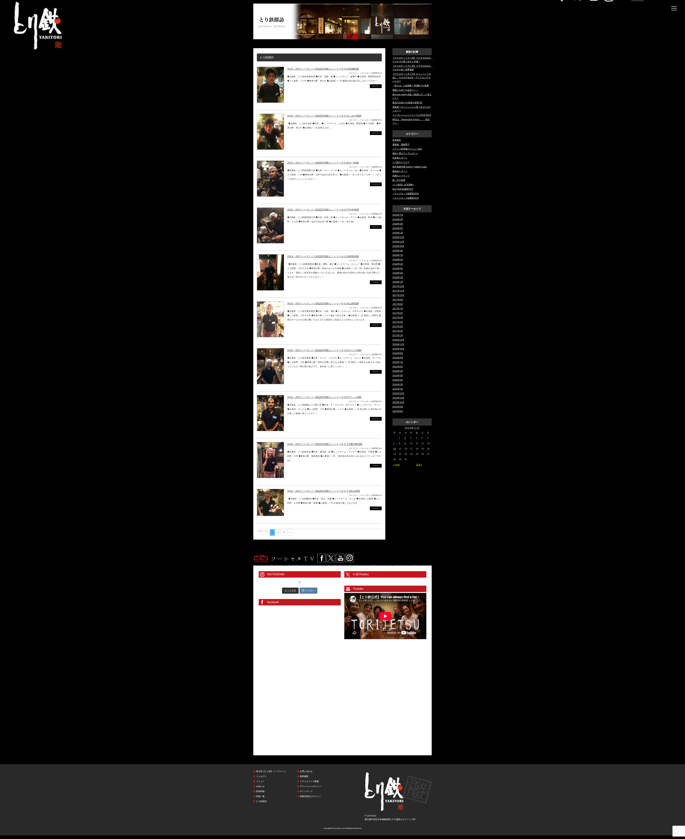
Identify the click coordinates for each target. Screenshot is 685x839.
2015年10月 (398, 402)
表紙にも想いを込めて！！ (405, 90)
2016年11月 (398, 344)
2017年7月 (397, 308)
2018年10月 (398, 246)
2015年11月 (398, 398)
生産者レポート (399, 158)
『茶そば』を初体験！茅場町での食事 (410, 85)
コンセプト (261, 776)
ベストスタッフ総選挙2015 (405, 198)
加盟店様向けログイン (310, 796)
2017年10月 (398, 295)
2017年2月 (397, 331)
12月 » (419, 465)
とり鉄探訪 (261, 801)
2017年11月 (398, 291)
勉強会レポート (399, 171)
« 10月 (396, 465)
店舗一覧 (260, 796)
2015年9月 (397, 407)
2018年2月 (397, 277)
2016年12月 (398, 340)
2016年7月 (397, 362)
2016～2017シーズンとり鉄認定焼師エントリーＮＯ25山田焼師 (323, 303)
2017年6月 (397, 313)
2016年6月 (397, 366)
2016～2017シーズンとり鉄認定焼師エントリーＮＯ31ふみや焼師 (324, 115)
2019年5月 (397, 219)
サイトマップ (306, 791)
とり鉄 (398, 791)
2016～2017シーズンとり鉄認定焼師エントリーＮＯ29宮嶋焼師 (323, 68)
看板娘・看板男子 (401, 144)
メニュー (260, 781)
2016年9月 (397, 353)
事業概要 (304, 776)
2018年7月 (397, 255)
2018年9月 (397, 250)
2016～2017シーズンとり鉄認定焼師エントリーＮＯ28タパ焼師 (323, 162)
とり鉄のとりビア (401, 162)
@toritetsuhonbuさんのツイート (359, 580)
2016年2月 (397, 384)
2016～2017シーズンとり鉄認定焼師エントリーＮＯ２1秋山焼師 (323, 491)
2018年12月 (398, 237)
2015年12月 (398, 393)
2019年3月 (397, 224)
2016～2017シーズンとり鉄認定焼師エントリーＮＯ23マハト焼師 (324, 397)
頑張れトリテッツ (401, 176)
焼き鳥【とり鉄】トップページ (271, 771)
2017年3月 (397, 326)
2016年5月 (397, 371)
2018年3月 (397, 273)
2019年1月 (397, 233)
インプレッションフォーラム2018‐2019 (411, 115)
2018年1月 (397, 282)
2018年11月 (398, 242)
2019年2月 (397, 228)
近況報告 (396, 140)
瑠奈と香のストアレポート (405, 153)
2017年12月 (398, 286)
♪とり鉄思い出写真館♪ (403, 184)
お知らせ (260, 786)
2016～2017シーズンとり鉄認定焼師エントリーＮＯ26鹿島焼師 (323, 256)
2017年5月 (397, 317)
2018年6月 (397, 259)
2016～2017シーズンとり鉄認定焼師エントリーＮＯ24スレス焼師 (324, 350)
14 (394, 449)
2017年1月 (397, 335)
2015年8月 (397, 411)
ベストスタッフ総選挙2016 (405, 193)
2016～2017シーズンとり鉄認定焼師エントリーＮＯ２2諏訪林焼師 (324, 444)
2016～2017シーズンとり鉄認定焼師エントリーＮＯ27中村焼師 (323, 209)
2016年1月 (397, 389)
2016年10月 (398, 349)
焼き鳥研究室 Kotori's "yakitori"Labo (409, 167)
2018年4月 (397, 268)
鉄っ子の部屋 (398, 180)
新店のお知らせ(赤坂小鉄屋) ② (407, 102)
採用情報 (260, 791)
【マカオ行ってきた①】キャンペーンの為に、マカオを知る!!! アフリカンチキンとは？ (411, 77)
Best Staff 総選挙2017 (402, 189)
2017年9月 (397, 300)
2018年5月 (397, 264)
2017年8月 (397, 304)
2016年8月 (397, 358)
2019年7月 (397, 215)
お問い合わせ (306, 771)
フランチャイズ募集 (309, 781)
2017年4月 (397, 322)
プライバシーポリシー (310, 786)
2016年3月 (397, 380)
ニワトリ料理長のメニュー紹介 (407, 149)
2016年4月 (397, 375)
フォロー (310, 590)
